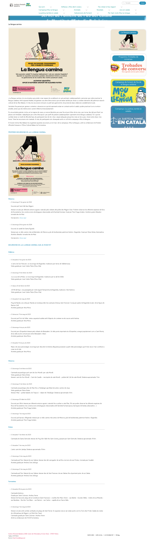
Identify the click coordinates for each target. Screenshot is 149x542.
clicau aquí (22, 218)
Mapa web (91, 535)
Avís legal (99, 535)
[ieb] (19, 5)
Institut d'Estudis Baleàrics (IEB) (17, 534)
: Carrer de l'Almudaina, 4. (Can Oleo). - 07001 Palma (42, 534)
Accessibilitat (109, 535)
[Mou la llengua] (30, 5)
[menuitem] (47, 6)
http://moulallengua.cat (19, 538)
